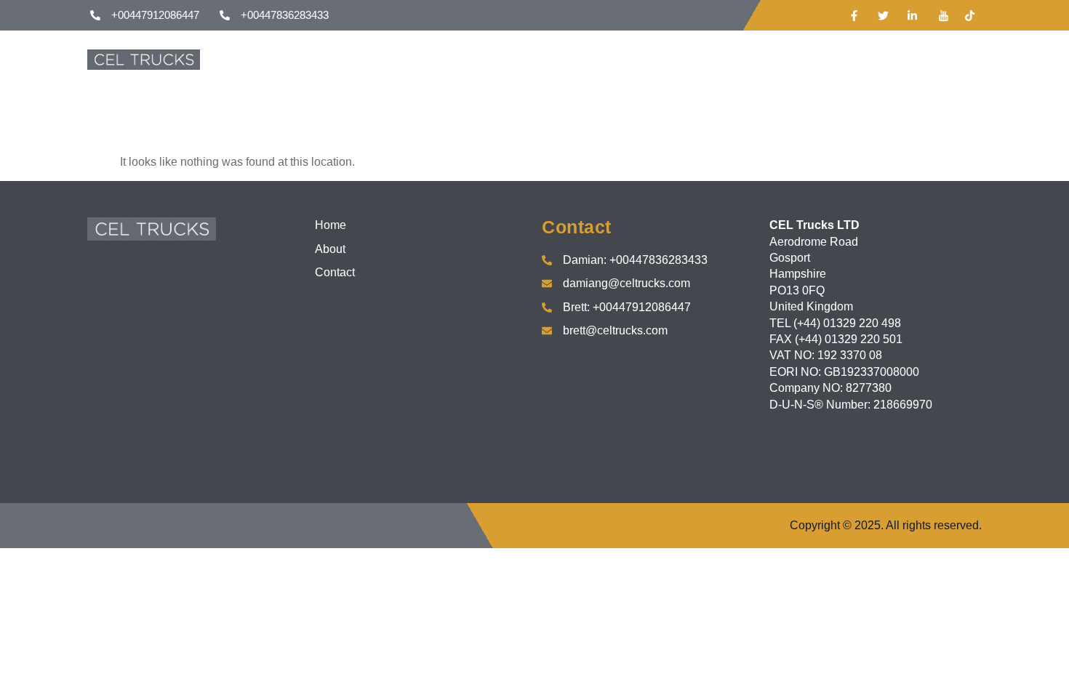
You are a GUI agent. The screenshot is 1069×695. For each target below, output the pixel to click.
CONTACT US (918, 59)
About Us (561, 59)
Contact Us (643, 59)
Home (492, 59)
